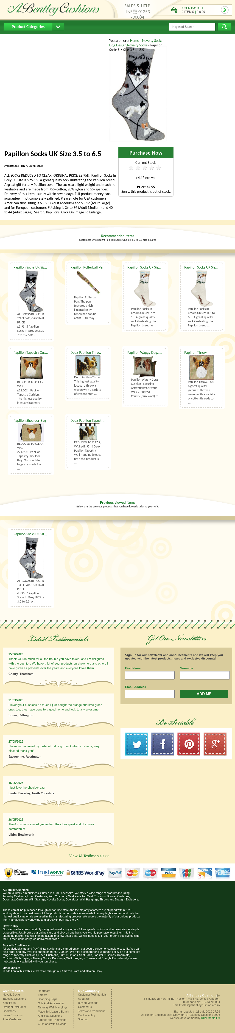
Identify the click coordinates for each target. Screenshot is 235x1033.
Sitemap (83, 1019)
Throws (42, 995)
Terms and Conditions (91, 1011)
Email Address (135, 687)
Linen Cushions (12, 1015)
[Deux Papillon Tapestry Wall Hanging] (87, 432)
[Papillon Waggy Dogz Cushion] (144, 366)
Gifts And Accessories (51, 1003)
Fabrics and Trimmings (52, 1020)
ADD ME (204, 694)
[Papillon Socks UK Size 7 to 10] (31, 291)
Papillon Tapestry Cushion (33, 353)
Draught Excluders (14, 1007)
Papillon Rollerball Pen (87, 267)
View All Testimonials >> (89, 856)
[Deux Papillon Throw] (87, 365)
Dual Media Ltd (210, 1018)
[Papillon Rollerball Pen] (87, 283)
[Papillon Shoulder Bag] (31, 432)
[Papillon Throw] (201, 367)
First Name (132, 668)
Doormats (44, 991)
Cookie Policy (86, 1015)
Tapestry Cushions (14, 998)
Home (12, 38)
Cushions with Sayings (52, 1024)
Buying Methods (61, 38)
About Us (32, 38)
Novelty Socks (152, 41)
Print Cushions (12, 1019)
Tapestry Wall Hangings (52, 1007)
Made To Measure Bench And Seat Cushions (53, 1013)
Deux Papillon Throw (85, 353)
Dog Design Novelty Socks (128, 45)
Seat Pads (9, 1003)
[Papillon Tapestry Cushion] (31, 367)
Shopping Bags (47, 999)
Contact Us (91, 38)
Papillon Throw (195, 353)
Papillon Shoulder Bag (30, 421)
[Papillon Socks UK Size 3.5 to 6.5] (138, 141)
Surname (186, 668)
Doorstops (9, 1011)
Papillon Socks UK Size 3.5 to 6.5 (208, 267)
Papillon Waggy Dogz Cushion (149, 353)
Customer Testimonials (92, 994)
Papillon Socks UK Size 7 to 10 (35, 267)
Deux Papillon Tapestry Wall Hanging (97, 421)
